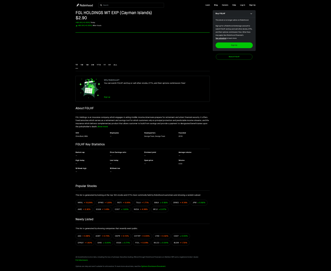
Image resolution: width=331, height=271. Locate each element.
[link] (207, 5)
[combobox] (132, 5)
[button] (77, 66)
